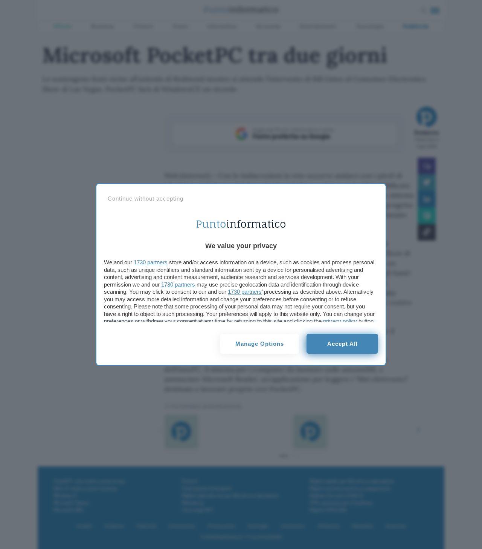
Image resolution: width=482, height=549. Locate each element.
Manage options (259, 343)
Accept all (342, 343)
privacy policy (340, 321)
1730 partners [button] (151, 262)
